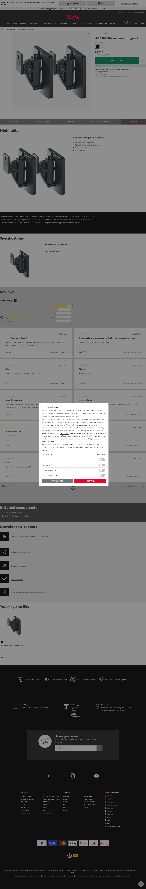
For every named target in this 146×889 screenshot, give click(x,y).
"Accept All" (64, 433)
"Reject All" (63, 425)
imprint (44, 450)
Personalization (48, 470)
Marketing (46, 465)
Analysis (45, 460)
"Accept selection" (48, 442)
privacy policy (93, 447)
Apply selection (57, 481)
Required (46, 454)
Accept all (90, 481)
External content (49, 475)
